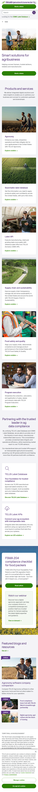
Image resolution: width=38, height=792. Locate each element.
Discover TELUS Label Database (16, 497)
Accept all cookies (19, 786)
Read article (19, 585)
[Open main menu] (35, 3)
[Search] (34, 12)
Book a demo (19, 6)
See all (4, 651)
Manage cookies (19, 780)
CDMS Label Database (20, 17)
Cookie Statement (26, 773)
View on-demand (14, 621)
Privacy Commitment (10, 775)
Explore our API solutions (13, 535)
